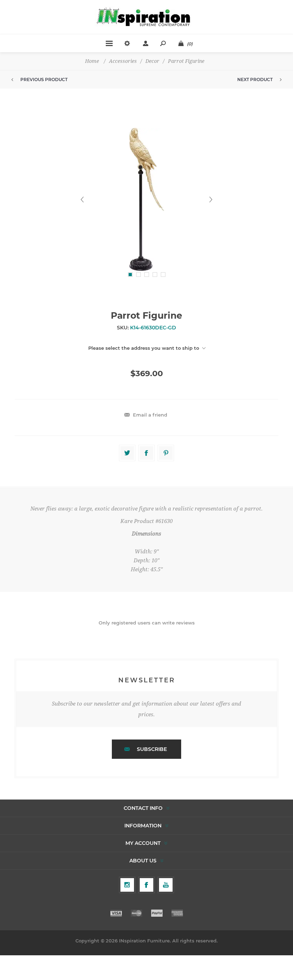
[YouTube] (166, 885)
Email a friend (150, 415)
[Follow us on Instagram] (127, 885)
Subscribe (152, 749)
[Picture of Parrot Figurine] (146, 199)
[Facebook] (146, 885)
